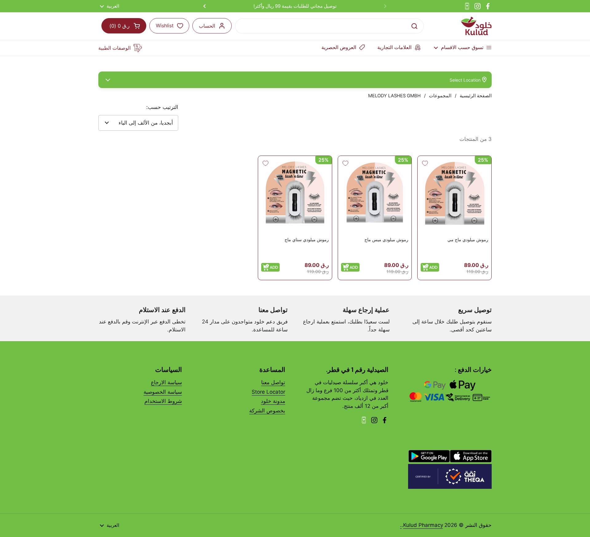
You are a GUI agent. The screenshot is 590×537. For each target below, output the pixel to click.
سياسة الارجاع (166, 382)
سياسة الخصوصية (163, 392)
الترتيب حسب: (162, 107)
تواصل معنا (273, 382)
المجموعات (440, 96)
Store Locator (268, 392)
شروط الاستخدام (163, 401)
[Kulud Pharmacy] (476, 26)
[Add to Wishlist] (425, 163)
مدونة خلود (273, 401)
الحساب (207, 26)
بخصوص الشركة (267, 411)
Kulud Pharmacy (423, 525)
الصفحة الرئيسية (476, 96)
